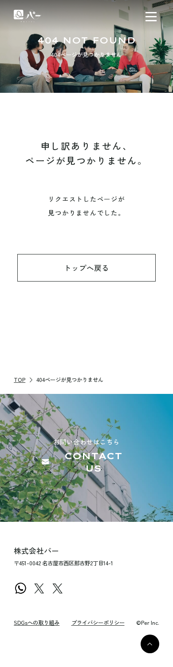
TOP (19, 380)
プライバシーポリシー (98, 623)
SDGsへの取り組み (36, 623)
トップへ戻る (86, 267)
